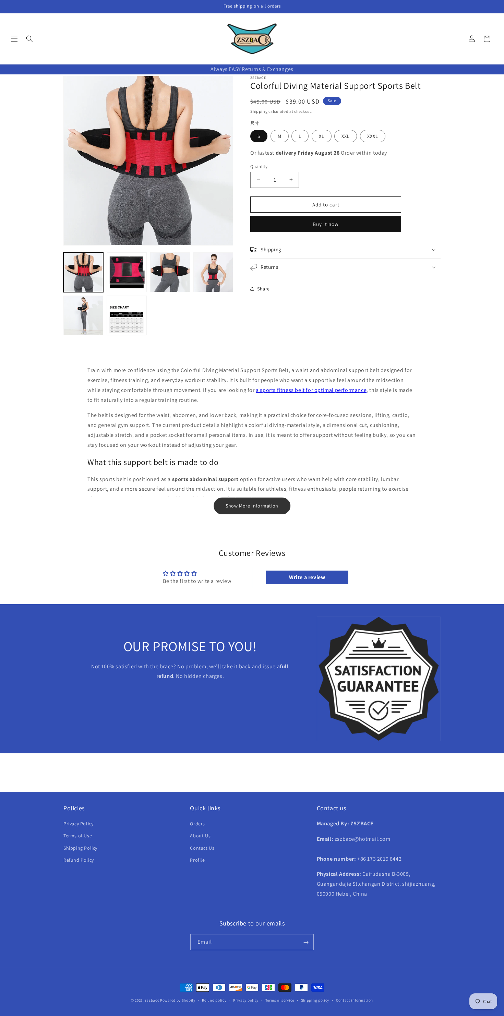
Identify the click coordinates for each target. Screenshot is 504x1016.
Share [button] (263, 288)
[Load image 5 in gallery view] (83, 315)
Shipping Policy (80, 848)
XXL (345, 136)
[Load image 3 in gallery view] (170, 272)
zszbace (152, 1000)
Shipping (259, 110)
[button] (14, 38)
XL (321, 136)
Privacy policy (246, 999)
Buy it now (326, 224)
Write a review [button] (307, 577)
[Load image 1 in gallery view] (83, 272)
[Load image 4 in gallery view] (213, 272)
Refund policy (214, 999)
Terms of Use (77, 836)
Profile (197, 860)
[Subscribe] (305, 942)
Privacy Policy (78, 824)
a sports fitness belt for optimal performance (311, 390)
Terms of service (279, 999)
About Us (200, 836)
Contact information (354, 999)
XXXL (372, 136)
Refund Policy (78, 860)
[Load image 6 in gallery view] (126, 315)
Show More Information (252, 506)
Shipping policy (315, 999)
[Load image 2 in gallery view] (126, 272)
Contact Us (202, 848)
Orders (197, 824)
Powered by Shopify (177, 1000)
